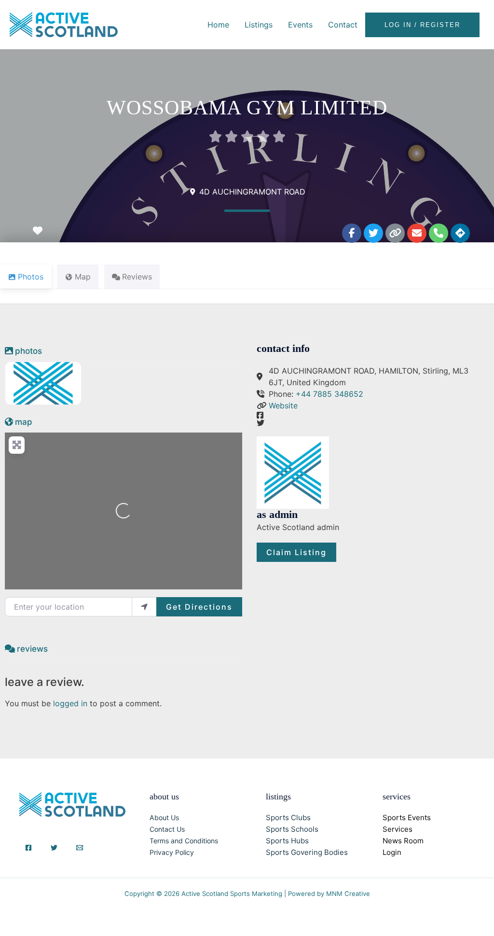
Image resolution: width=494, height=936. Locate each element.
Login (392, 852)
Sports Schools (292, 829)
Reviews (32, 649)
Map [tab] (83, 276)
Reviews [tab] (137, 276)
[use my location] (144, 606)
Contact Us (167, 829)
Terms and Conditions (184, 841)
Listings (259, 24)
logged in (70, 703)
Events (300, 24)
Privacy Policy (172, 852)
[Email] (79, 847)
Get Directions (199, 607)
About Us (164, 817)
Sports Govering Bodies (307, 852)
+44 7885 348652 (329, 394)
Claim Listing (296, 552)
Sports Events (407, 817)
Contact (342, 24)
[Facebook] (28, 847)
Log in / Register (422, 25)
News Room (403, 840)
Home (218, 24)
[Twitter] (54, 847)
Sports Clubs (288, 817)
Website (283, 405)
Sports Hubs (287, 840)
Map (23, 422)
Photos (28, 351)
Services (397, 829)
